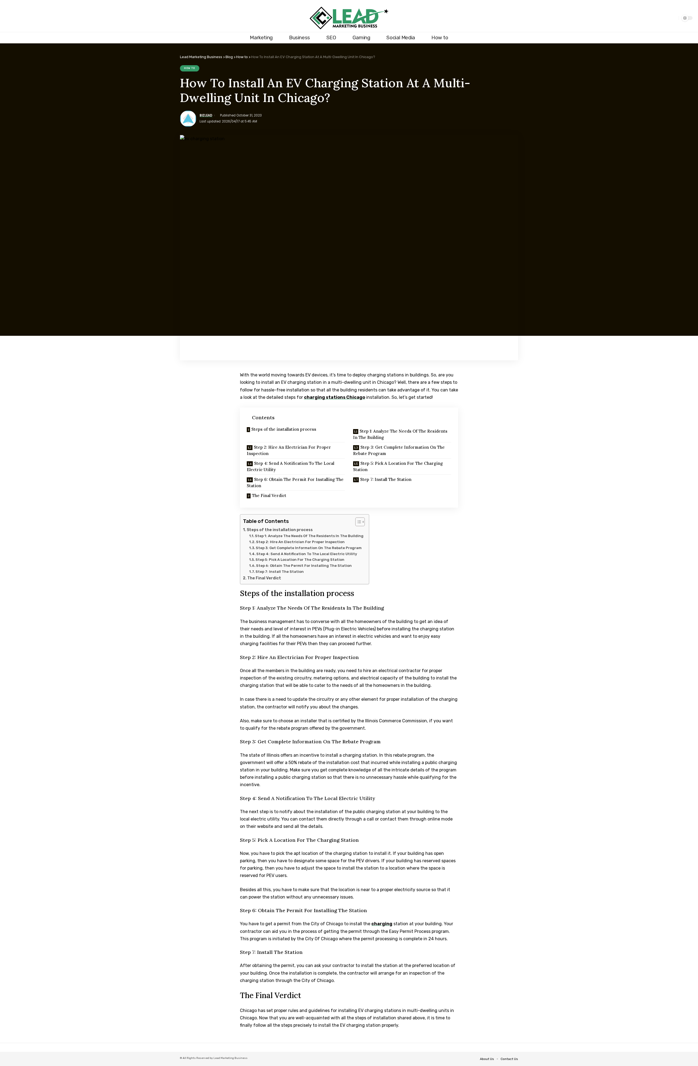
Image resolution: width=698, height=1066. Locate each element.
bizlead (206, 115)
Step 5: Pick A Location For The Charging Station (398, 466)
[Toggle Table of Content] (357, 521)
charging (381, 923)
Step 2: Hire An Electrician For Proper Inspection (289, 450)
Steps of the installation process (283, 429)
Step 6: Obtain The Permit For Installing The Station (295, 482)
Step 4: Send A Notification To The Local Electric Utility (290, 466)
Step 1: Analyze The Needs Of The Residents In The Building (400, 434)
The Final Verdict (269, 495)
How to (189, 68)
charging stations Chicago (334, 397)
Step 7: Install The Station (385, 479)
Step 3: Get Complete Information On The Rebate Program (399, 450)
